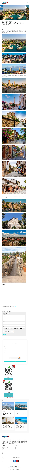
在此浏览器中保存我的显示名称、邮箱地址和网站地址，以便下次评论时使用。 (14, 329)
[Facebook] (13, 461)
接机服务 (3, 448)
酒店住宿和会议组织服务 (5, 447)
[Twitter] (15, 461)
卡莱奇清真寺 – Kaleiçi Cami (7, 427)
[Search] (27, 2)
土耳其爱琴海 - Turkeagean (6, 412)
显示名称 (4, 321)
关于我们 (3, 457)
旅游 (2, 453)
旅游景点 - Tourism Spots (6, 24)
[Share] (26, 7)
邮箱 (4, 324)
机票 (2, 449)
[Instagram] (18, 461)
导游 (2, 452)
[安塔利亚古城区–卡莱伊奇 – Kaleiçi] (14, 12)
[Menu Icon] (1, 1)
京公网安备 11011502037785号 (15, 466)
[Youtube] (17, 461)
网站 (3, 326)
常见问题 (3, 461)
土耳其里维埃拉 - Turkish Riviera (8, 21)
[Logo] (5, 437)
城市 (15, 447)
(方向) (15, 306)
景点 (15, 448)
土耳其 (2, 21)
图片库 (3, 458)
